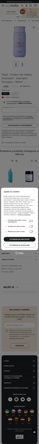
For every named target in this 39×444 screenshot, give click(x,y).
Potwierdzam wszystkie (19, 239)
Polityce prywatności (24, 214)
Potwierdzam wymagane (19, 245)
